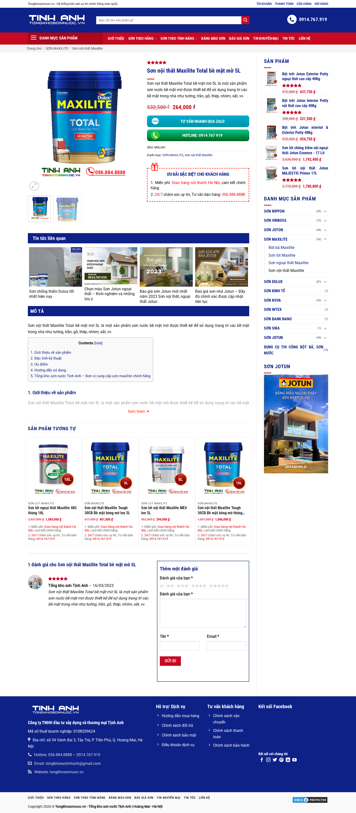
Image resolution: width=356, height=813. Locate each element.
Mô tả (37, 311)
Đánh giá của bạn (176, 578)
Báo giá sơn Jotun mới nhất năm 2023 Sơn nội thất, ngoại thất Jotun (165, 296)
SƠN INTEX (273, 309)
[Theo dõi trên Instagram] (268, 760)
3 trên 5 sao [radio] (181, 586)
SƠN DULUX (273, 281)
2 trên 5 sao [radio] (169, 586)
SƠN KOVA (272, 300)
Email (213, 636)
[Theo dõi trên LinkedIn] (288, 760)
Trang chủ (34, 48)
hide (98, 343)
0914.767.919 (88, 754)
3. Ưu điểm (39, 364)
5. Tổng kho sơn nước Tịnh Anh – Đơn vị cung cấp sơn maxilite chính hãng (90, 376)
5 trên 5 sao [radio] (218, 586)
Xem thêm (136, 411)
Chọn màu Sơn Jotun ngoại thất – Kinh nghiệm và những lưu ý (110, 294)
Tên (164, 636)
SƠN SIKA (272, 328)
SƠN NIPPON (274, 211)
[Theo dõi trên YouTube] (294, 760)
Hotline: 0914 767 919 (202, 135)
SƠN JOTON (273, 230)
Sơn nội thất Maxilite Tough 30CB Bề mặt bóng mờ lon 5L (107, 510)
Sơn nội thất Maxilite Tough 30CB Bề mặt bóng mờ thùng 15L (220, 510)
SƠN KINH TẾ (274, 291)
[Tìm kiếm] (245, 20)
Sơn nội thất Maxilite (87, 48)
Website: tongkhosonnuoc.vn (59, 772)
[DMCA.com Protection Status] (310, 800)
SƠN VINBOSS (275, 220)
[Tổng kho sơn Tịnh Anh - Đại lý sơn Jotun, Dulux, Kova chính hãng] (58, 19)
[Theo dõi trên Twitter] (275, 760)
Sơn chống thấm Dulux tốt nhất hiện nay (51, 294)
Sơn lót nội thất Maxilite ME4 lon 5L (164, 510)
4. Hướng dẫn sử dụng (48, 370)
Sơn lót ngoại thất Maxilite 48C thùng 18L (52, 510)
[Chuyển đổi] (325, 211)
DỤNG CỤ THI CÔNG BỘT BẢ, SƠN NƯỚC (293, 350)
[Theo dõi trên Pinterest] (281, 760)
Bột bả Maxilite (281, 247)
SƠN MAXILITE (57, 48)
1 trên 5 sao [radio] (161, 586)
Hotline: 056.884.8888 (53, 754)
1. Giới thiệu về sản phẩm (51, 352)
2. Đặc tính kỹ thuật (46, 358)
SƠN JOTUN (273, 337)
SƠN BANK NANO (278, 319)
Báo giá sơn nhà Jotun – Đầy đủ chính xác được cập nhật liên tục (220, 296)
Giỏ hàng (321, 4)
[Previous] (36, 124)
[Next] (126, 124)
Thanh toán (284, 4)
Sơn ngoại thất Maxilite (288, 263)
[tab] (36, 311)
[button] (34, 186)
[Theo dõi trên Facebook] (262, 760)
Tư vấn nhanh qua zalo (202, 121)
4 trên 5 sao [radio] (198, 586)
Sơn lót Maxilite (282, 255)
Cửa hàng (304, 4)
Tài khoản (264, 4)
